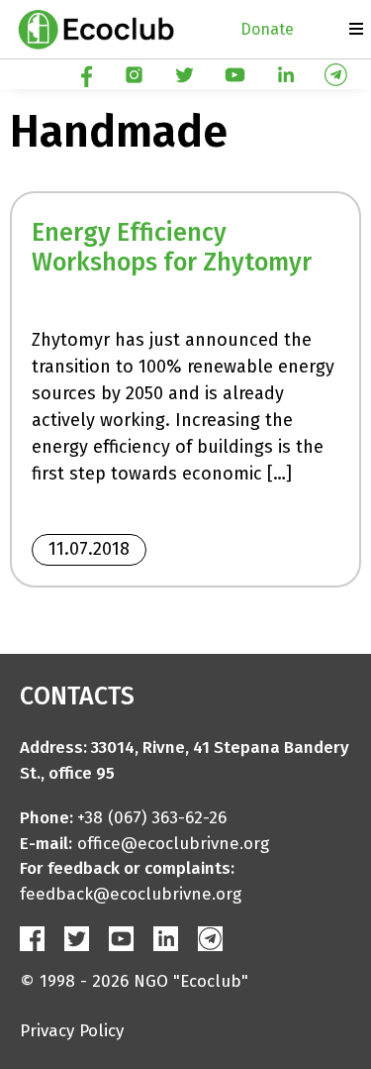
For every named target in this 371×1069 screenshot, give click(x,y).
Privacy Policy (72, 1030)
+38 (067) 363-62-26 (152, 817)
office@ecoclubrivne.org (173, 843)
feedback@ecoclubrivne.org (130, 894)
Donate (267, 29)
